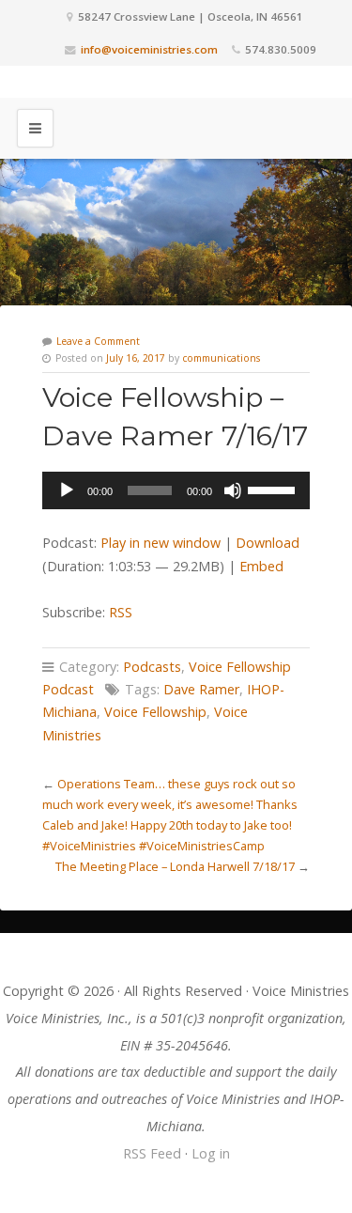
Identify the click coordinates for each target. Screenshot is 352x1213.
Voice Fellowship (155, 712)
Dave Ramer (201, 689)
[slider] (274, 488)
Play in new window (160, 543)
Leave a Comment (98, 341)
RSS (120, 612)
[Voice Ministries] (176, 81)
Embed (261, 566)
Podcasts (152, 667)
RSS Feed (152, 1153)
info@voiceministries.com (149, 49)
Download (267, 543)
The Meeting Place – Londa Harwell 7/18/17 (175, 866)
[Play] (66, 490)
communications (221, 358)
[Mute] (232, 490)
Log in (210, 1153)
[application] (176, 490)
